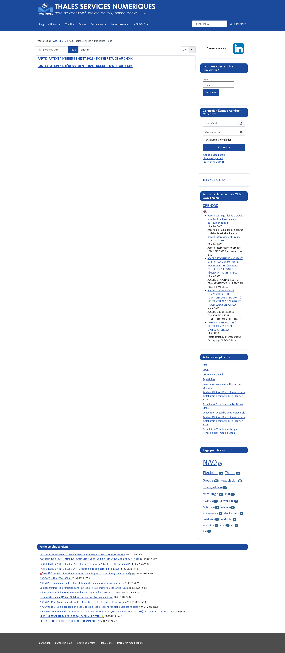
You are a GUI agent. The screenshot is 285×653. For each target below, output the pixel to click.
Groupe (208, 480)
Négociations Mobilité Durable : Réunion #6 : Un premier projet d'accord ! (80, 592)
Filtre (73, 49)
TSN (227, 494)
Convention (227, 500)
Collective (208, 507)
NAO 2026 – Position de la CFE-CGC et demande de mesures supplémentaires (82, 583)
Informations (208, 525)
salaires (225, 507)
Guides (82, 24)
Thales (230, 473)
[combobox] (210, 24)
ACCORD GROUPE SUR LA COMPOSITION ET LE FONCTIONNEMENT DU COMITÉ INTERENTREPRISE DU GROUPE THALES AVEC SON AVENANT (224, 297)
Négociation (228, 480)
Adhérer (52, 24)
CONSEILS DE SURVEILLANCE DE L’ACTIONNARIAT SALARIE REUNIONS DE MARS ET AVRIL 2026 (89, 559)
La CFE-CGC (139, 24)
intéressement (210, 513)
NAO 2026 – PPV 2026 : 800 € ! (56, 578)
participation (209, 519)
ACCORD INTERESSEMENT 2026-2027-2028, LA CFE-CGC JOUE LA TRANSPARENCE (82, 554)
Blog (41, 24)
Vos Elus (69, 24)
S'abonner (211, 92)
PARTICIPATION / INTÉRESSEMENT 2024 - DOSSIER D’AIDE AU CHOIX (85, 66)
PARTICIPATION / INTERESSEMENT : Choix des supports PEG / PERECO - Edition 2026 (85, 564)
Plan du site (106, 643)
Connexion (224, 147)
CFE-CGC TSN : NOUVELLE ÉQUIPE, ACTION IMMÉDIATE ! (69, 621)
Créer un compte (212, 162)
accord (223, 525)
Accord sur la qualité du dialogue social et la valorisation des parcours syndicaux (225, 219)
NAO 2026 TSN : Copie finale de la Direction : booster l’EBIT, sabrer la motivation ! (84, 602)
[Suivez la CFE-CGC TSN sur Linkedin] (238, 48)
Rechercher (239, 23)
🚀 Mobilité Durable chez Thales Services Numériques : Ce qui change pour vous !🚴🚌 (87, 573)
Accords (208, 500)
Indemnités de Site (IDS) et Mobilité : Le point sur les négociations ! (76, 597)
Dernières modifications (130, 643)
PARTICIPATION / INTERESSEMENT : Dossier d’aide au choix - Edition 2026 (79, 568)
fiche (205, 531)
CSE (232, 525)
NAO (210, 462)
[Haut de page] (280, 647)
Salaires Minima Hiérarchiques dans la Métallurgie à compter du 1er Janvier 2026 (84, 587)
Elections (210, 472)
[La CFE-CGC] (146, 24)
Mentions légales (86, 643)
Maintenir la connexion (219, 139)
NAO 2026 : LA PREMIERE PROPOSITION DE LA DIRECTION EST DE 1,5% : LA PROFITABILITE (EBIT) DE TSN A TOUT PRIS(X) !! (105, 611)
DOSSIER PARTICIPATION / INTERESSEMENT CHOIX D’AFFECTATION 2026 (222, 326)
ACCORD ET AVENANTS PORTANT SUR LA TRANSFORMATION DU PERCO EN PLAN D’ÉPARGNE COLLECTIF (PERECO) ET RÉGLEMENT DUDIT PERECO (225, 265)
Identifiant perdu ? (213, 158)
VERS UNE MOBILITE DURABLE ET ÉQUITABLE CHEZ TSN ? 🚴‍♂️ (72, 616)
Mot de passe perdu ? (214, 154)
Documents (97, 24)
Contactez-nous (119, 24)
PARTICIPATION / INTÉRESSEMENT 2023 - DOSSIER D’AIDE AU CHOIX (85, 58)
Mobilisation (226, 519)
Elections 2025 (231, 513)
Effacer (85, 49)
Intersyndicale (212, 487)
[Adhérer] (59, 24)
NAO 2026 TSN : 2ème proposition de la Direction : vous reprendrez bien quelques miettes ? (90, 606)
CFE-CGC (210, 206)
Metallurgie (210, 494)
